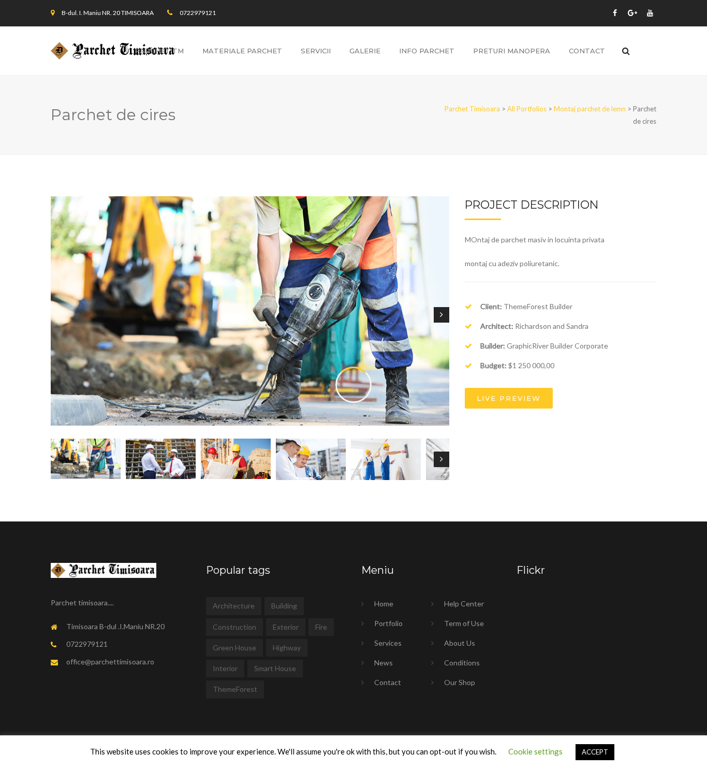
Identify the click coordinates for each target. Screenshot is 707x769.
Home (383, 603)
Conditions (462, 662)
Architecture (234, 605)
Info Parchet (426, 51)
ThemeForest (235, 689)
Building (284, 605)
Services (388, 643)
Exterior (286, 626)
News (383, 662)
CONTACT (587, 51)
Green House (234, 647)
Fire (321, 626)
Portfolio (388, 623)
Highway (287, 647)
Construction (234, 626)
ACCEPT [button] (595, 752)
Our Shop (459, 682)
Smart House (275, 668)
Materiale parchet (242, 51)
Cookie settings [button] (535, 751)
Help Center (464, 603)
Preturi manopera (511, 51)
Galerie (364, 51)
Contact (387, 682)
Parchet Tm (159, 51)
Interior (225, 668)
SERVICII (316, 51)
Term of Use (464, 623)
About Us (459, 643)
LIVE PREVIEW (509, 398)
